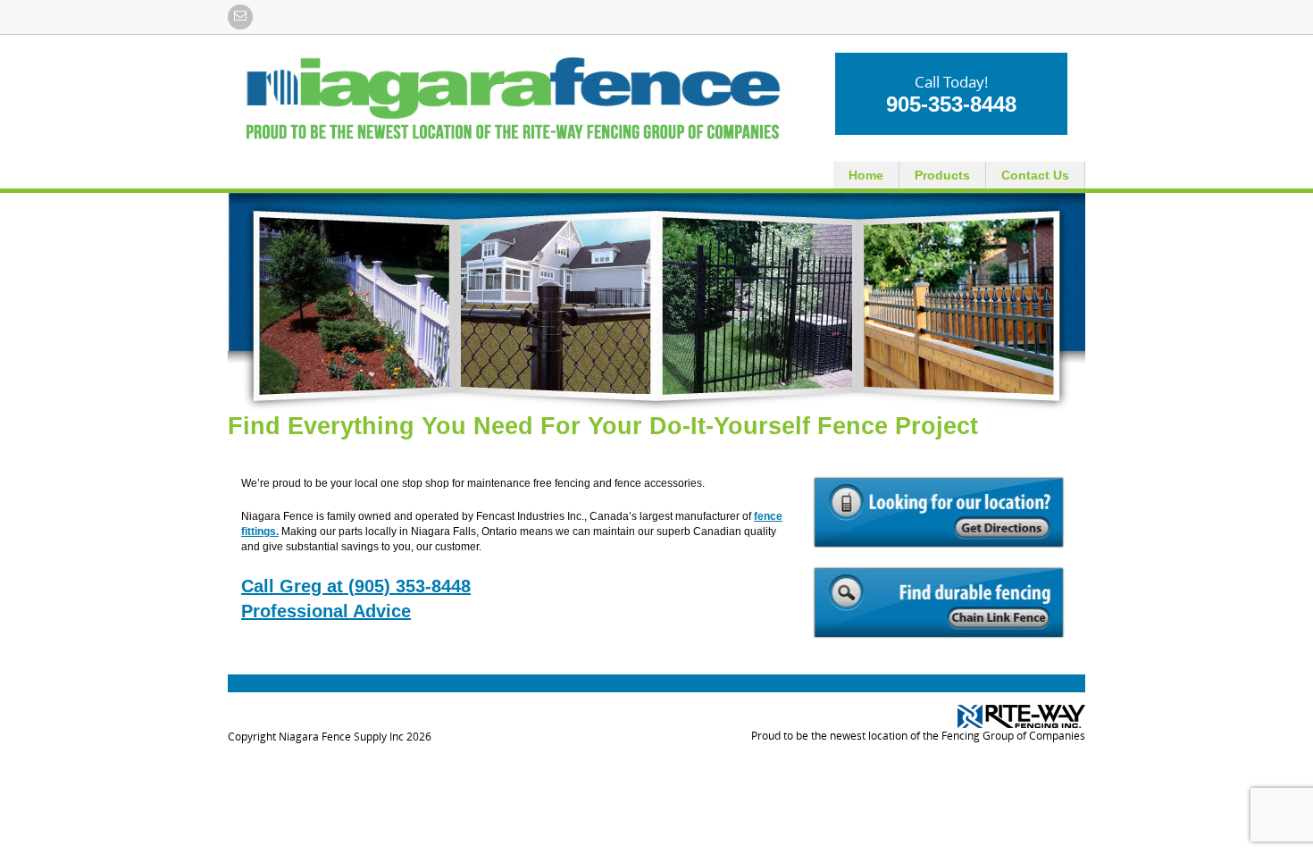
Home (866, 175)
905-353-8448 (951, 104)
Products (942, 175)
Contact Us (1035, 175)
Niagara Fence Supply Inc (341, 737)
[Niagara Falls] (513, 97)
